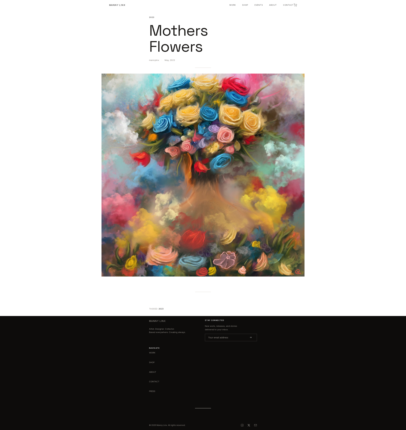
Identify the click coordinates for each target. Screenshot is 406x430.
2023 (151, 17)
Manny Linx (117, 5)
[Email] (255, 425)
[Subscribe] (251, 337)
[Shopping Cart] (295, 5)
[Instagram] (242, 425)
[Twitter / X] (248, 425)
